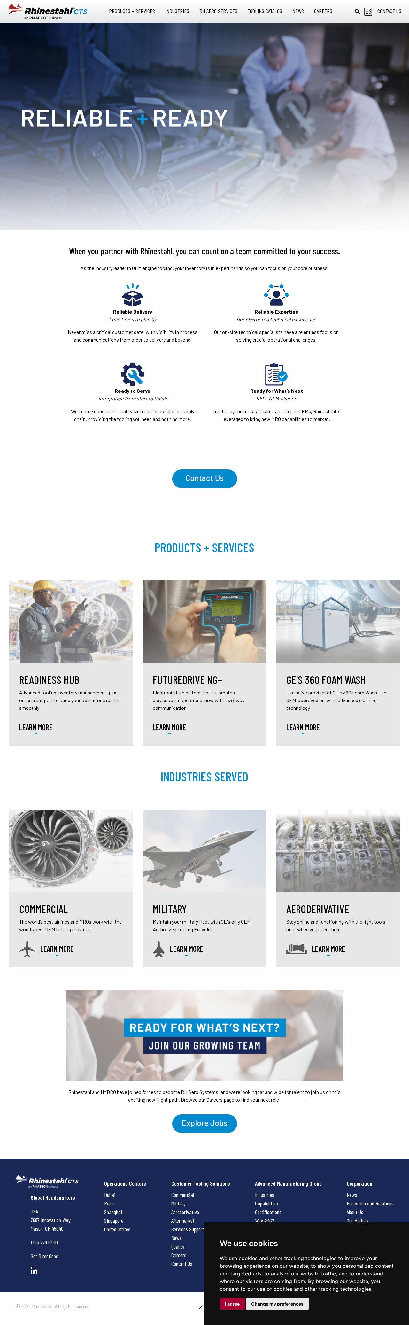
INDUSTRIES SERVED (204, 776)
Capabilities (266, 1203)
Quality (177, 1246)
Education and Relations (370, 1203)
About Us (355, 1211)
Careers (178, 1255)
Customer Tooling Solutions (200, 1183)
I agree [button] (232, 1303)
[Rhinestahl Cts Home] (48, 11)
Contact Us (181, 1263)
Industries (264, 1194)
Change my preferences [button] (277, 1303)
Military (178, 1203)
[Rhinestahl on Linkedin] (34, 1271)
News (176, 1237)
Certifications (268, 1211)
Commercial (182, 1194)
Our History (357, 1220)
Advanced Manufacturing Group (288, 1183)
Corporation (359, 1183)
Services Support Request (196, 1229)
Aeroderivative (185, 1211)
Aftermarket (182, 1220)
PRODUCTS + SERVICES (204, 547)
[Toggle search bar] (357, 11)
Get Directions (44, 1255)
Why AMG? (264, 1220)
